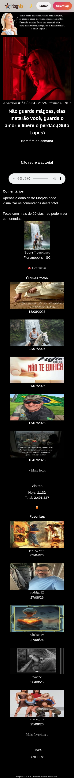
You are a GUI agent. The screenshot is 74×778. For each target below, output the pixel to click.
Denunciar (38, 268)
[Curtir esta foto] (66, 103)
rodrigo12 (37, 592)
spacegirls (37, 719)
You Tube (37, 757)
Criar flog (62, 5)
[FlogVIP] (13, 5)
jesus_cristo (37, 550)
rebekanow (37, 635)
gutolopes (43, 252)
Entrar (43, 5)
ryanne (37, 677)
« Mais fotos (37, 470)
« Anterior (10, 103)
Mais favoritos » (37, 735)
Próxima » (55, 103)
